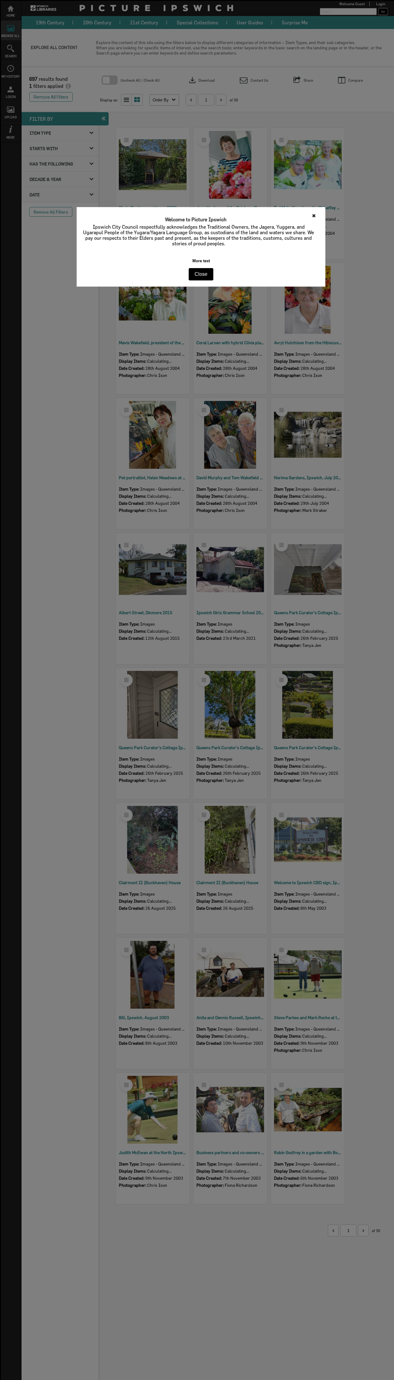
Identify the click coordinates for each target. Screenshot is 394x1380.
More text (201, 261)
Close (201, 274)
